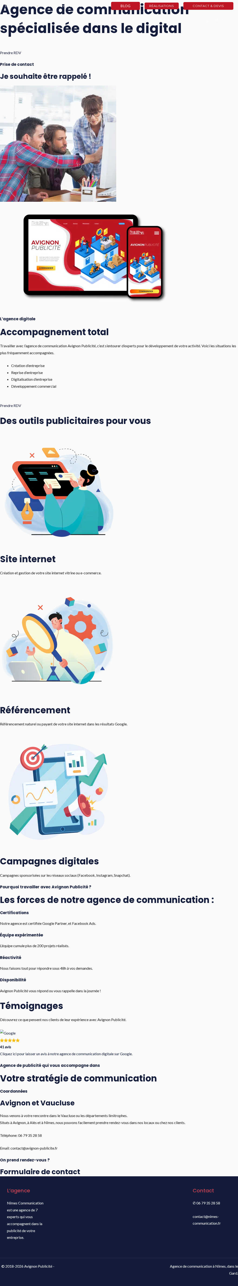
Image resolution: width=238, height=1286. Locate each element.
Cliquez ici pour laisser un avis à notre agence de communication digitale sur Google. (66, 1053)
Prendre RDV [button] (10, 52)
